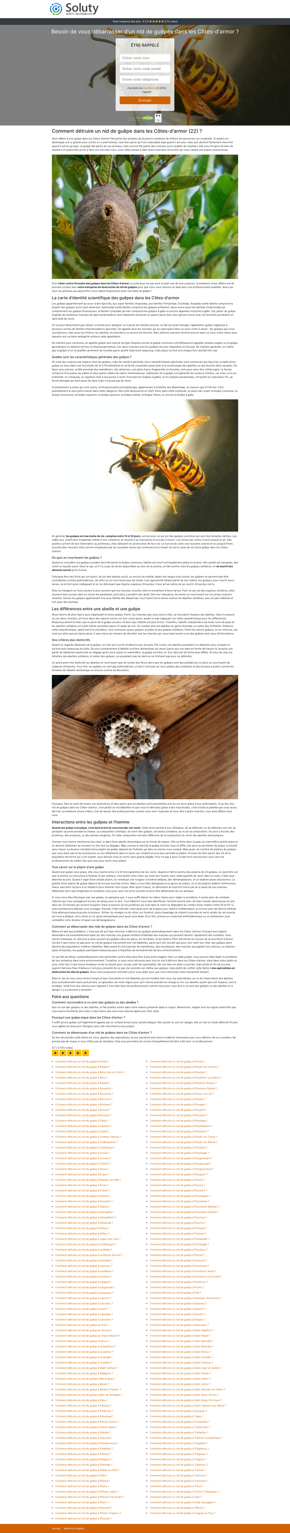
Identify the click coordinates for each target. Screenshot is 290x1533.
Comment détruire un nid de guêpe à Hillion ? (82, 1233)
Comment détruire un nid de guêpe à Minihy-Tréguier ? (88, 1389)
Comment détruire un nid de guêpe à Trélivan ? (178, 1470)
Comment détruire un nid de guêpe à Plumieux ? (178, 1249)
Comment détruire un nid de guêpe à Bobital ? (82, 1083)
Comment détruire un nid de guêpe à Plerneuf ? (83, 1507)
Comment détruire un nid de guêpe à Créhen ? (83, 1163)
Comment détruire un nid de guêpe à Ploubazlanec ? (181, 1126)
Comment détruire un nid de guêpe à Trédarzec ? (179, 1432)
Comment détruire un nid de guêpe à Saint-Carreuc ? (181, 1362)
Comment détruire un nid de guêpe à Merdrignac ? (85, 1378)
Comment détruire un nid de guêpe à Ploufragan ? (179, 1152)
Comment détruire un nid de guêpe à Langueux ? (84, 1292)
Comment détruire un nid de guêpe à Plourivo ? (178, 1222)
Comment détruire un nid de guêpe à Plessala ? (83, 1518)
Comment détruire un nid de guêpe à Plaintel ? (83, 1432)
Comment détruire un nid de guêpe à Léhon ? (82, 1341)
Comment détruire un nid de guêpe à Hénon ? (82, 1228)
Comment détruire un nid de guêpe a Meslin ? (82, 1384)
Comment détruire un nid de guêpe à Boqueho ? (84, 1088)
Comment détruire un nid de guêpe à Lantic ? (82, 1308)
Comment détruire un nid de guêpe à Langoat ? (83, 1281)
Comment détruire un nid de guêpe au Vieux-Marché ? (87, 1335)
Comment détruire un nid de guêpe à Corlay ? (82, 1152)
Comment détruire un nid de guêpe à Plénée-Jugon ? (87, 1491)
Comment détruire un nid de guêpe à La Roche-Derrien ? (89, 1255)
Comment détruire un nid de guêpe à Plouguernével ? (182, 1169)
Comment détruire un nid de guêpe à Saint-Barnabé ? (181, 1341)
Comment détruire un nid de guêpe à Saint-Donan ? (180, 1373)
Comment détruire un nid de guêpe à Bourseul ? (84, 1099)
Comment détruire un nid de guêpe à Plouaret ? (178, 1109)
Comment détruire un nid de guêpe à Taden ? (177, 1416)
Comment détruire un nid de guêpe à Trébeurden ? (180, 1427)
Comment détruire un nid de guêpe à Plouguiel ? (179, 1174)
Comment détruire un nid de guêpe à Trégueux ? (179, 1454)
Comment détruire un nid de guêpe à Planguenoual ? (86, 1443)
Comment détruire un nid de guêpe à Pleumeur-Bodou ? (183, 1083)
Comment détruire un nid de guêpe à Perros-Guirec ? (87, 1421)
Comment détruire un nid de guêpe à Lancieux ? (83, 1265)
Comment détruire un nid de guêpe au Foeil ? (82, 1325)
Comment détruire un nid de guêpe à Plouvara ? (178, 1228)
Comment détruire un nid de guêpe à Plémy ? (82, 1486)
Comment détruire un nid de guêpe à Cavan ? (82, 1131)
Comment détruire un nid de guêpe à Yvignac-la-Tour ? (182, 1513)
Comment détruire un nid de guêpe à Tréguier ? (178, 1459)
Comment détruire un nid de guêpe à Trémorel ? (178, 1475)
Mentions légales (74, 1528)
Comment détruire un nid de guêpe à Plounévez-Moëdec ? (185, 1206)
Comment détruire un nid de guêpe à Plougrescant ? (181, 1158)
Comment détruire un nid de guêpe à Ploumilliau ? (179, 1201)
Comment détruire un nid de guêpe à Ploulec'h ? (178, 1190)
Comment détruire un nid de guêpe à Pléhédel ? (83, 1464)
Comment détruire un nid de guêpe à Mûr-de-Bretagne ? (89, 1394)
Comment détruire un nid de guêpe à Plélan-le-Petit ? (87, 1470)
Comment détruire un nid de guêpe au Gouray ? (83, 1330)
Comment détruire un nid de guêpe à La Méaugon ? (85, 1244)
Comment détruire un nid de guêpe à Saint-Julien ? (180, 1384)
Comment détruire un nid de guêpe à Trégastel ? (179, 1443)
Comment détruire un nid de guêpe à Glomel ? (82, 1195)
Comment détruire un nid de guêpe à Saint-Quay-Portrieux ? (186, 1400)
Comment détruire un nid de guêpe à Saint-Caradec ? (181, 1357)
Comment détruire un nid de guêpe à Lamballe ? (83, 1260)
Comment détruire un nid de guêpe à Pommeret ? (179, 1265)
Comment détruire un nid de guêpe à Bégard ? (82, 1066)
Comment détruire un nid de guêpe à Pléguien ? (83, 1459)
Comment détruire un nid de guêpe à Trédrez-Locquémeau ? (186, 1437)
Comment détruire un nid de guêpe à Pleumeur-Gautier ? (184, 1088)
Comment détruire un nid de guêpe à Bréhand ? (83, 1104)
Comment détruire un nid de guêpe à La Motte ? (83, 1249)
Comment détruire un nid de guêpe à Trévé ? (176, 1486)
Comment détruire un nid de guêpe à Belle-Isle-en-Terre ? (90, 1072)
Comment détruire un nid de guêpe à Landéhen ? (84, 1271)
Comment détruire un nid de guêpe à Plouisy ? (177, 1185)
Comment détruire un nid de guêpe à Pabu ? (81, 1400)
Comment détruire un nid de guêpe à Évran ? (82, 1185)
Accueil (56, 1528)
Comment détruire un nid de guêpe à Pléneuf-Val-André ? (89, 1497)
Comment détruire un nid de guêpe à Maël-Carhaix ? (86, 1368)
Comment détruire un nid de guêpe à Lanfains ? (83, 1276)
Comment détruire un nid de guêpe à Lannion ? (83, 1298)
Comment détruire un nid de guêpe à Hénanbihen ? (85, 1217)
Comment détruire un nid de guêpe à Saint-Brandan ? (181, 1346)
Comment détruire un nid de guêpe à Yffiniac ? (177, 1507)
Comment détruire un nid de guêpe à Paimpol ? (83, 1405)
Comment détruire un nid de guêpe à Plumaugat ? (179, 1244)
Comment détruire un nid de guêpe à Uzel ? (176, 1497)
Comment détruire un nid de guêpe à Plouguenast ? (180, 1163)
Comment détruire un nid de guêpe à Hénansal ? (84, 1222)
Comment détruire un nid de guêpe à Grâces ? (82, 1206)
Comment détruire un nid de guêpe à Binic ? (81, 1077)
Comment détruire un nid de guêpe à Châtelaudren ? (86, 1142)
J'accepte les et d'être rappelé (146, 89)
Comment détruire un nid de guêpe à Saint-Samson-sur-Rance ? (188, 1405)
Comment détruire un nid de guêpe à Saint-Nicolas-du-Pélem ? (187, 1389)
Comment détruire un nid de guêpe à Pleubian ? (178, 1072)
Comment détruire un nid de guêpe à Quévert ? (178, 1308)
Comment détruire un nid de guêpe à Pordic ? (177, 1287)
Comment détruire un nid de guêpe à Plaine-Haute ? (86, 1427)
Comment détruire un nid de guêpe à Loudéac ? (83, 1362)
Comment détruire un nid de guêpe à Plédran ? (83, 1454)
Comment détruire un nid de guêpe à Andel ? (82, 1061)
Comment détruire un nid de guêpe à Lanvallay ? (84, 1314)
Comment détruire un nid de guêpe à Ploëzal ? (177, 1099)
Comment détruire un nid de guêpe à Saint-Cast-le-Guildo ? (185, 1368)
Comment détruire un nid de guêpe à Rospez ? (177, 1319)
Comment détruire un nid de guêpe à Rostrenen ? (179, 1325)
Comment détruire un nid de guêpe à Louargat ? (83, 1357)
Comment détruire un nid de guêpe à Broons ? (82, 1109)
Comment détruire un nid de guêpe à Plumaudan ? (180, 1238)
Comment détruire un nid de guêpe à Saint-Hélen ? (180, 1378)
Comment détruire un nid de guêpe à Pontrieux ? (179, 1281)
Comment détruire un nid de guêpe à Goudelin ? (84, 1201)
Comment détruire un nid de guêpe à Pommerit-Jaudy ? (183, 1271)
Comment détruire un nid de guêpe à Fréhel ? (82, 1190)
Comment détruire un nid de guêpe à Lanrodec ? (84, 1303)
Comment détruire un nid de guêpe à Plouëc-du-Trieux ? (183, 1136)
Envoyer (145, 100)
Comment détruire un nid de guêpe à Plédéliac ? (84, 1448)
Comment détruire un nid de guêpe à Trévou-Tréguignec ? (184, 1491)
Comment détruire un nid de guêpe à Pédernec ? (84, 1411)
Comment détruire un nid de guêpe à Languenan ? (85, 1287)
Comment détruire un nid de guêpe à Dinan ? (82, 1169)
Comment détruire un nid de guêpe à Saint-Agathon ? (181, 1330)
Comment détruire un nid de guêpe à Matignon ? (84, 1373)
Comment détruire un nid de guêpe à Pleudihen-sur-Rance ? (186, 1077)
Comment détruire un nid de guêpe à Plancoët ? (83, 1437)
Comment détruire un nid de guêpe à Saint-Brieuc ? (180, 1351)
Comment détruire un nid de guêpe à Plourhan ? (178, 1217)
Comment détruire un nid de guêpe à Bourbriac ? (84, 1093)
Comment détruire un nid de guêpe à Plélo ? (81, 1475)
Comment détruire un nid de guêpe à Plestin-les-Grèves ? (184, 1066)
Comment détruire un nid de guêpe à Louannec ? (84, 1351)
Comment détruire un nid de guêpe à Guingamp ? (84, 1212)
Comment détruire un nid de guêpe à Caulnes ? (83, 1126)
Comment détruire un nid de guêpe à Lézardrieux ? (85, 1346)
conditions (149, 88)
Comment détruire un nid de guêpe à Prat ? (175, 1292)
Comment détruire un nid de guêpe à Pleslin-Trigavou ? (88, 1513)
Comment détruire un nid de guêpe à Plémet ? (82, 1480)
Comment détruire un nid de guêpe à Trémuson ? (179, 1480)
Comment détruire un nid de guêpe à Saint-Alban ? (180, 1335)
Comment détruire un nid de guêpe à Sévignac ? (178, 1411)
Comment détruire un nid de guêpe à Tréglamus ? (179, 1448)
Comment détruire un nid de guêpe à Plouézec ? (178, 1147)
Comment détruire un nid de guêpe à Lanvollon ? (84, 1319)
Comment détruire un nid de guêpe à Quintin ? (177, 1314)
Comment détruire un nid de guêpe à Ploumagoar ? (180, 1195)
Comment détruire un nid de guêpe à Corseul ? (83, 1158)
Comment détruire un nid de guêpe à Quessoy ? (178, 1303)
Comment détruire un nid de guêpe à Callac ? (82, 1120)
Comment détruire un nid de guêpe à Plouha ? (177, 1179)
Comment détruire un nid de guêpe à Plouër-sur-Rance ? (184, 1142)
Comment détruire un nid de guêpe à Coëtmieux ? (85, 1147)
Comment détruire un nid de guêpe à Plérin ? (82, 1502)
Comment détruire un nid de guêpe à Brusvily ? (83, 1115)
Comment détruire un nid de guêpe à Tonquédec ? (180, 1421)
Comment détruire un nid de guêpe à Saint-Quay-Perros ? (184, 1394)
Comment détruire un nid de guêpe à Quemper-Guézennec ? (186, 1298)
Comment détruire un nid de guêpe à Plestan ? (177, 1061)
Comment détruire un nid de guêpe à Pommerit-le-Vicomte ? (186, 1276)
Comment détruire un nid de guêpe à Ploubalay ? (179, 1120)
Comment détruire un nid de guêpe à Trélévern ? (179, 1464)
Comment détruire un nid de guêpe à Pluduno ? (178, 1233)
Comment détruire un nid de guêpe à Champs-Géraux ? (88, 1136)
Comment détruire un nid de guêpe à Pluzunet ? (178, 1260)
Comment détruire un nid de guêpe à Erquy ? (82, 1174)
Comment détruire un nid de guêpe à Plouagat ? (178, 1104)
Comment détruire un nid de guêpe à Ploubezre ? (179, 1131)
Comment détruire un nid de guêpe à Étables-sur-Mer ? (88, 1179)
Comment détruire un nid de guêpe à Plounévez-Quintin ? (184, 1212)
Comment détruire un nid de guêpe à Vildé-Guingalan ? (182, 1502)
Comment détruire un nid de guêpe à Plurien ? (177, 1255)
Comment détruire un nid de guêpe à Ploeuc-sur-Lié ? (182, 1093)
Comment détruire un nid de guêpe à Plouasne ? (178, 1115)
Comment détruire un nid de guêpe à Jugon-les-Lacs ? (87, 1238)
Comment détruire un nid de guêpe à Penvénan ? (84, 1416)
